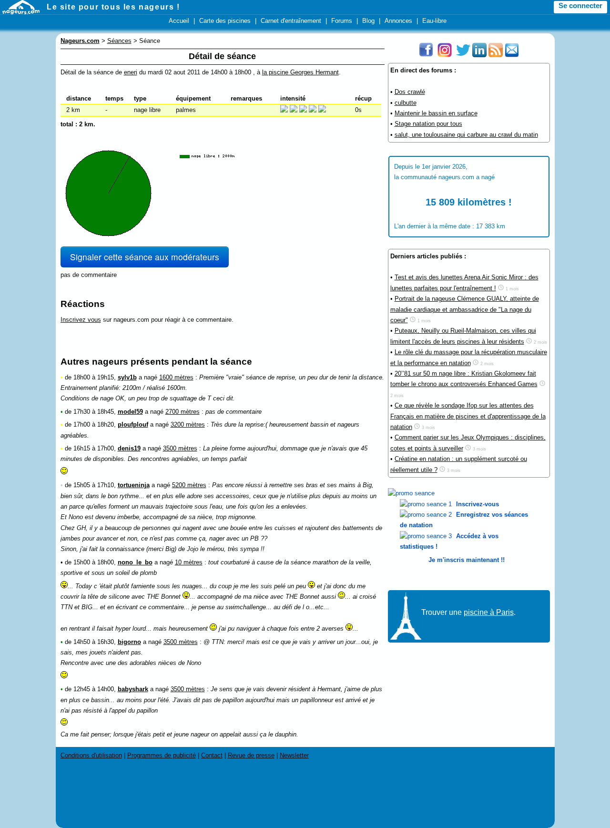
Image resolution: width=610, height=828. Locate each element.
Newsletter (294, 755)
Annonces (398, 20)
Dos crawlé (410, 91)
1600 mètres (176, 377)
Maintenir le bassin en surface (436, 113)
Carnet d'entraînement (291, 20)
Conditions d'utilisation (91, 755)
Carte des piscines (225, 20)
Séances (119, 40)
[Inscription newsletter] (512, 55)
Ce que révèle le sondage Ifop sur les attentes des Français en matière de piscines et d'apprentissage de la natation (468, 416)
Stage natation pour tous (428, 123)
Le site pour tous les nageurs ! (113, 7)
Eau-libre (434, 20)
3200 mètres (188, 424)
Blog (368, 20)
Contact (212, 755)
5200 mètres (189, 485)
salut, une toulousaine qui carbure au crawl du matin (466, 134)
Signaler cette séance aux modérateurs (144, 257)
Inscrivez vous (81, 319)
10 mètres (189, 562)
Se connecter (580, 6)
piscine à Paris (489, 612)
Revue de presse (251, 755)
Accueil (179, 20)
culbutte (406, 102)
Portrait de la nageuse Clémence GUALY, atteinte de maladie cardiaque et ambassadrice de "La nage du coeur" (464, 309)
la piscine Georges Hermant (300, 72)
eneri (130, 72)
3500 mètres (180, 448)
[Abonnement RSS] (495, 55)
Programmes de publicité (161, 755)
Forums (341, 20)
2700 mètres (182, 411)
